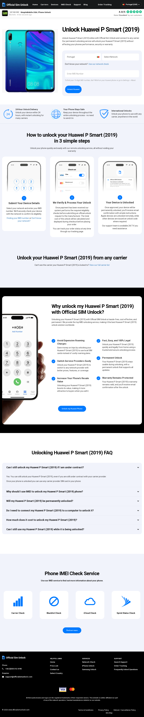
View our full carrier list (99, 265)
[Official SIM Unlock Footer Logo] (14, 657)
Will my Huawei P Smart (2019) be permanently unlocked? (39, 500)
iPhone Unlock (88, 666)
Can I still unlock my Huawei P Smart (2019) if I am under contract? (45, 467)
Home (35, 5)
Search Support (120, 662)
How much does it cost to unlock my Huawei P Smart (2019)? (41, 519)
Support (77, 5)
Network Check (88, 662)
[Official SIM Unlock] (15, 5)
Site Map (109, 713)
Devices (54, 5)
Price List (54, 666)
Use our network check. (99, 64)
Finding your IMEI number (18, 218)
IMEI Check (66, 5)
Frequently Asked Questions (126, 669)
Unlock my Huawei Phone (72, 408)
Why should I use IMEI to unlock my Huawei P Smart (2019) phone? (44, 491)
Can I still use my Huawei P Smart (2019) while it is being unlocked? (45, 529)
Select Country (56, 673)
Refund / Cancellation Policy (125, 710)
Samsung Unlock (89, 669)
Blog (86, 5)
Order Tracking (105, 5)
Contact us (54, 669)
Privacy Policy (103, 710)
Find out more (72, 630)
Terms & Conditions (85, 710)
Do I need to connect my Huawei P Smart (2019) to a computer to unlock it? (50, 510)
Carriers (44, 5)
